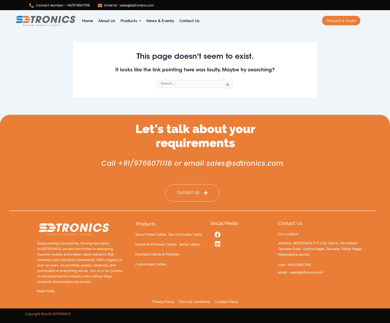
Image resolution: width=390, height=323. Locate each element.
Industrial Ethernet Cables (156, 244)
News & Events (160, 20)
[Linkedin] (217, 243)
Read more (45, 291)
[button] (131, 21)
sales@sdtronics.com (244, 163)
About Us (106, 20)
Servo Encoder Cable (185, 234)
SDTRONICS (61, 314)
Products (129, 20)
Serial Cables (189, 244)
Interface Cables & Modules (157, 254)
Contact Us (189, 20)
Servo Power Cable (150, 234)
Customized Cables (151, 264)
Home (87, 20)
